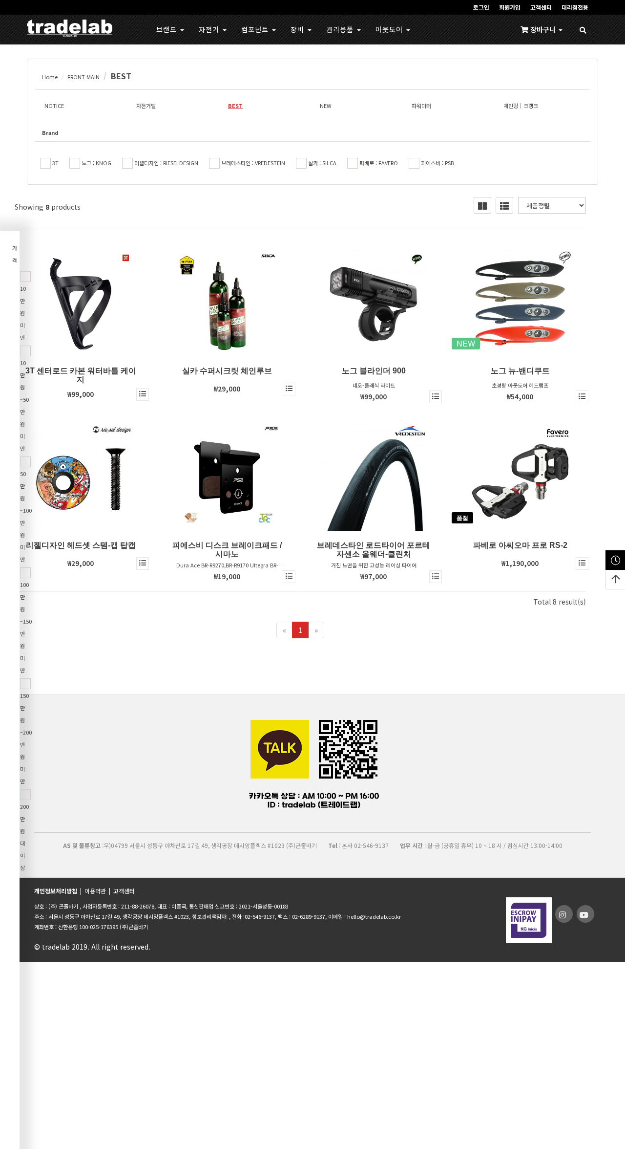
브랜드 (167, 29)
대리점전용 (575, 7)
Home (50, 77)
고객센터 (541, 7)
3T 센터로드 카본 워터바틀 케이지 (80, 375)
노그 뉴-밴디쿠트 (520, 371)
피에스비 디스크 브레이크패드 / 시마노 (227, 549)
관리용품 (341, 29)
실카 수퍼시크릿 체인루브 (227, 371)
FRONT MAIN (83, 77)
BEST (121, 76)
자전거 (210, 29)
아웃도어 (390, 29)
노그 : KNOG (95, 163)
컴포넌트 (256, 29)
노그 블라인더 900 (374, 371)
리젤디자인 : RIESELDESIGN (165, 163)
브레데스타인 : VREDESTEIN (252, 163)
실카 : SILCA (321, 163)
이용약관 (95, 891)
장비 (299, 29)
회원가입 (510, 7)
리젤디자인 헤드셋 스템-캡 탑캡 (81, 545)
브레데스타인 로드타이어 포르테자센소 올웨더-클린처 (373, 549)
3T (55, 163)
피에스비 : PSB (436, 163)
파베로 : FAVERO (378, 163)
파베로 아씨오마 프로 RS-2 (520, 545)
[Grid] (482, 205)
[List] (504, 205)
